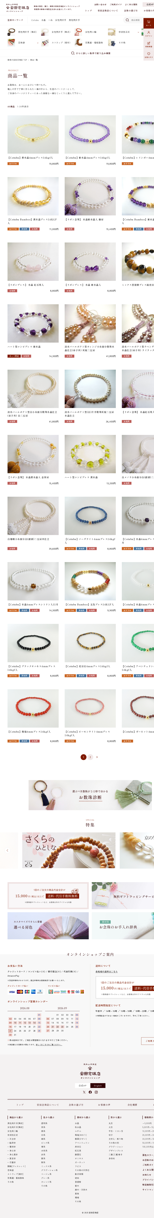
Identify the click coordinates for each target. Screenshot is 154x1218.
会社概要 (132, 1104)
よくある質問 (131, 4)
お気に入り (149, 57)
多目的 (112, 1158)
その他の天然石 (82, 1170)
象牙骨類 (79, 1174)
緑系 (43, 1138)
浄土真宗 (13, 1154)
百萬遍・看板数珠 (94, 42)
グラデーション (116, 1146)
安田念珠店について (108, 10)
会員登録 (148, 46)
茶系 (43, 1127)
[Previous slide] (8, 850)
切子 (111, 1135)
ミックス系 (46, 1166)
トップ (88, 10)
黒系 (43, 1131)
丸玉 (111, 1123)
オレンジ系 (46, 1181)
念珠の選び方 (131, 10)
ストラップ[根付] (15, 1174)
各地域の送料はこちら (106, 971)
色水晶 (78, 1127)
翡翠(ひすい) (81, 1138)
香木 (77, 1185)
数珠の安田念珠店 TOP (17, 59)
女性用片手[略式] (15, 1127)
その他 (122, 42)
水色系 (44, 1150)
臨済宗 (12, 1142)
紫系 (43, 1162)
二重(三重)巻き (116, 1154)
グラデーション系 (49, 1170)
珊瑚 (77, 1197)
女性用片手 (60, 19)
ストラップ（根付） (62, 42)
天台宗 (12, 1138)
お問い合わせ (100, 4)
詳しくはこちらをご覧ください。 (49, 1044)
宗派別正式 (124, 31)
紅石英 (78, 1150)
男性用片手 (74, 19)
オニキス (79, 1158)
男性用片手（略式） (28, 31)
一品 (50, 19)
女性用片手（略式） (62, 31)
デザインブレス (116, 1150)
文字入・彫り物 (116, 1138)
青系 (43, 1146)
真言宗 (12, 1158)
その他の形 (114, 1142)
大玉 (111, 1127)
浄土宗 (12, 1150)
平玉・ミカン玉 (116, 1131)
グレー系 (45, 1178)
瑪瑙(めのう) (81, 1135)
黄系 (43, 1158)
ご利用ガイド (116, 4)
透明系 (44, 1123)
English (98, 1085)
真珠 (77, 1193)
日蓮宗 (12, 1162)
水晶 (43, 19)
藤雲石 (78, 1154)
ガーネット (80, 1162)
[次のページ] (97, 757)
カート (148, 25)
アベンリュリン (82, 1142)
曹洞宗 (12, 1146)
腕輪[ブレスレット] (17, 1166)
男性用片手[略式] (15, 1123)
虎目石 (78, 1146)
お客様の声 (104, 1104)
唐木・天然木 (81, 1189)
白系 (43, 1135)
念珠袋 (21, 42)
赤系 (43, 1154)
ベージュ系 (46, 1174)
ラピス (78, 1166)
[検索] (126, 20)
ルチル (78, 1131)
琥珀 (77, 1178)
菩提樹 (78, 1181)
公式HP (83, 1085)
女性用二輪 (90, 31)
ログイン (148, 36)
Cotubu (35, 19)
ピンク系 (45, 1142)
